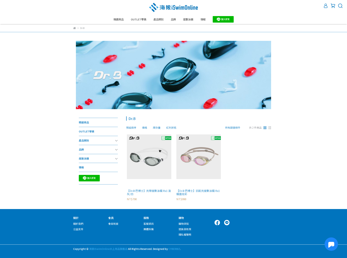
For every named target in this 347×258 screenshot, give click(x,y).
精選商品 (118, 19)
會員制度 (113, 223)
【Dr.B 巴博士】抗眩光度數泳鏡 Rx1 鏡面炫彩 (198, 192)
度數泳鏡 (188, 19)
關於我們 (78, 223)
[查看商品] (144, 157)
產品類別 (158, 19)
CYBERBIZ (174, 249)
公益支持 (78, 229)
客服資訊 (148, 223)
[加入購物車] (154, 157)
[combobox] (132, 127)
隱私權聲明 (185, 234)
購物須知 (184, 223)
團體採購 (148, 229)
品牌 (173, 19)
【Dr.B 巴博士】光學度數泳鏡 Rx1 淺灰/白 (149, 192)
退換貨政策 (185, 229)
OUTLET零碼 (138, 19)
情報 (202, 19)
